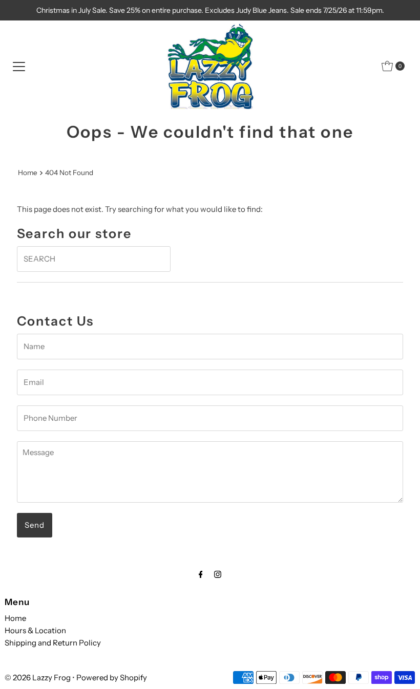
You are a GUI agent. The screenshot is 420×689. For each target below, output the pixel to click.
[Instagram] (217, 574)
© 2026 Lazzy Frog (38, 677)
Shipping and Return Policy (53, 643)
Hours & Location (35, 630)
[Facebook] (201, 574)
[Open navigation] (19, 66)
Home (27, 172)
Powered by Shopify (111, 677)
